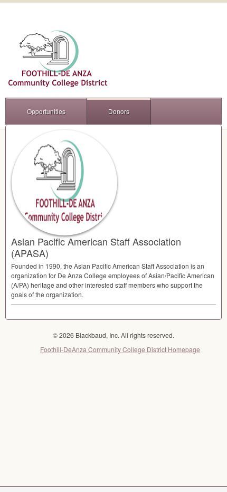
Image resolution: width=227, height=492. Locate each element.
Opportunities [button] (46, 111)
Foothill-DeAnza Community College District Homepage (120, 349)
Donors (118, 111)
